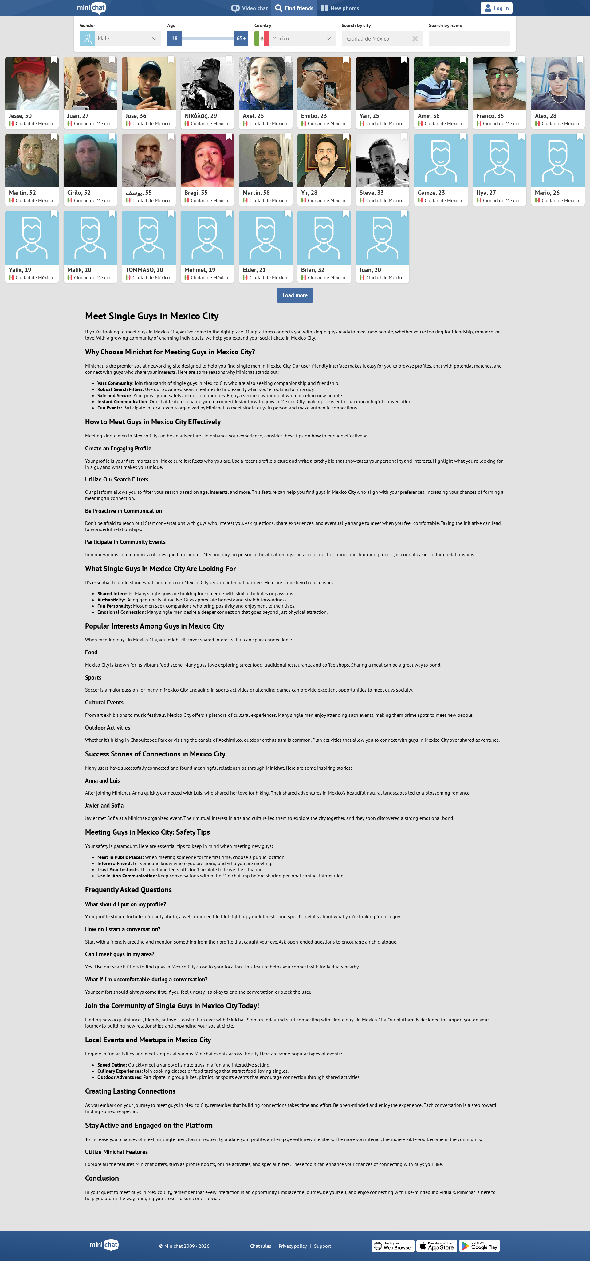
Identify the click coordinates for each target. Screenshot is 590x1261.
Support (322, 1246)
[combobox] (347, 38)
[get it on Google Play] (479, 1246)
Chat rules (260, 1246)
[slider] (174, 38)
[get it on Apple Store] (436, 1246)
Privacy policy (293, 1246)
